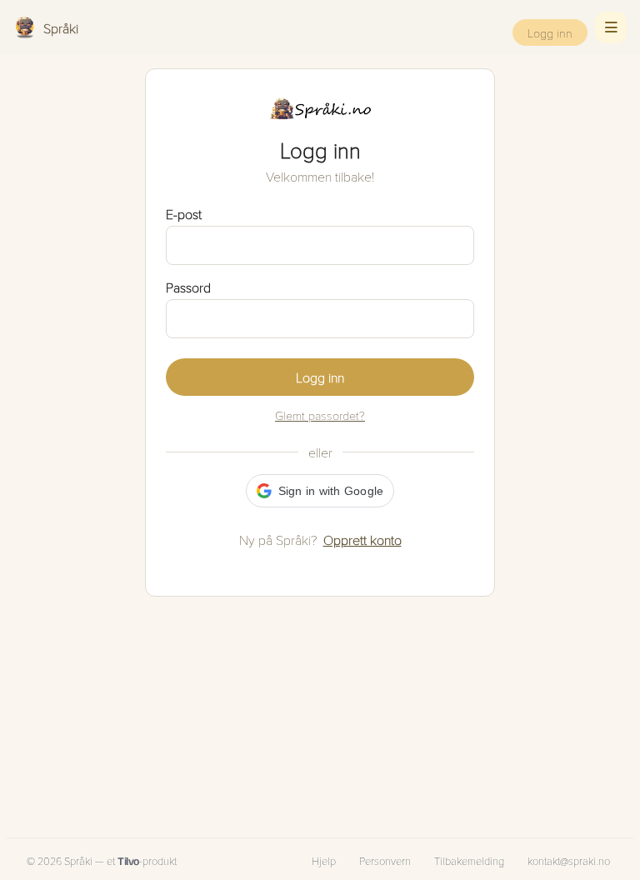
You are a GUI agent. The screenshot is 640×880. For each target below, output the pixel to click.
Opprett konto (362, 539)
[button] (320, 491)
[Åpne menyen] (611, 27)
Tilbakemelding (469, 860)
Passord (188, 287)
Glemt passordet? (320, 415)
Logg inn (550, 32)
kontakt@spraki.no (569, 860)
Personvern (385, 860)
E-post (184, 213)
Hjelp (324, 860)
